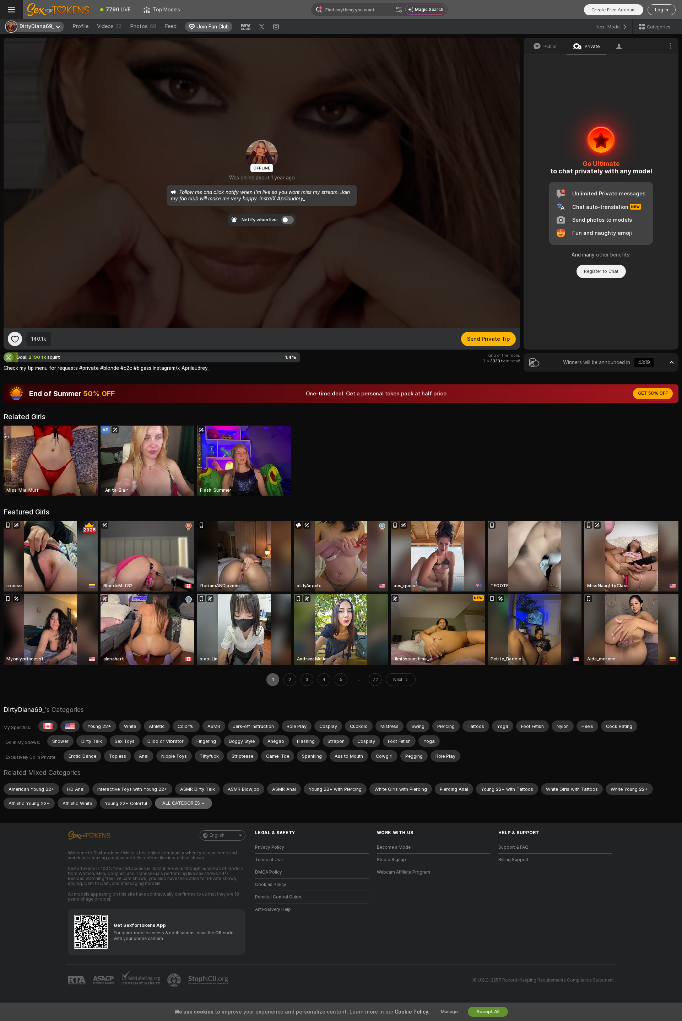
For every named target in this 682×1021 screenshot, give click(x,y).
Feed (171, 26)
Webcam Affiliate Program (403, 872)
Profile (80, 26)
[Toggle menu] (11, 9)
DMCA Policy (268, 872)
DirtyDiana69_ (24, 709)
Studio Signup (391, 859)
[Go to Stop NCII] (209, 980)
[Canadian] (48, 726)
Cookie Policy (411, 1012)
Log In (661, 9)
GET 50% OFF (653, 393)
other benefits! (613, 255)
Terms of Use (269, 859)
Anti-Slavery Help (273, 909)
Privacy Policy (269, 847)
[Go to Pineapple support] (174, 980)
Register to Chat (601, 271)
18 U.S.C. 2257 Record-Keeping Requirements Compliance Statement (543, 980)
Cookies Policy (270, 884)
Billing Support (513, 859)
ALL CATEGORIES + (183, 803)
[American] (70, 726)
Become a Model (394, 847)
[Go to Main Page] (58, 9)
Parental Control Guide (278, 897)
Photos (143, 26)
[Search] (399, 10)
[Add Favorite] (15, 339)
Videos (109, 26)
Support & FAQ (513, 847)
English (217, 835)
